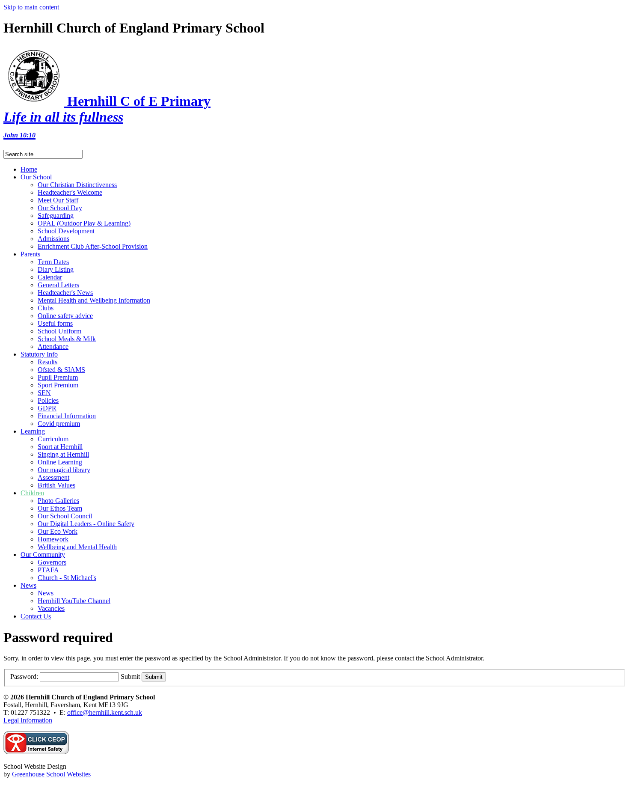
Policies (48, 400)
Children (32, 493)
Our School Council (65, 516)
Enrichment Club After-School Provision (93, 246)
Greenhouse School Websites (51, 774)
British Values (56, 485)
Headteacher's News (65, 292)
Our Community (43, 554)
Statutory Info (39, 354)
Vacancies (51, 608)
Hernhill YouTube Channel (74, 600)
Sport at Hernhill (60, 446)
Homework (53, 539)
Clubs (45, 308)
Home (29, 169)
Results (47, 362)
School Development (66, 231)
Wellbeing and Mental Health (77, 546)
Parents (30, 254)
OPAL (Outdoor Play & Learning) (84, 223)
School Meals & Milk (67, 338)
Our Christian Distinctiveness (77, 184)
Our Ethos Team (60, 508)
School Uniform (59, 331)
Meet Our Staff (58, 200)
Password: (24, 676)
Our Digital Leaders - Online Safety (86, 523)
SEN (44, 392)
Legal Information (27, 720)
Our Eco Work (57, 531)
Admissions (53, 238)
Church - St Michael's (67, 577)
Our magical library (64, 469)
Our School (36, 177)
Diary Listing (56, 269)
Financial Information (67, 415)
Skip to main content (31, 7)
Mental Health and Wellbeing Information (94, 300)
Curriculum (53, 439)
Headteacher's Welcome (70, 192)
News (28, 585)
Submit (130, 676)
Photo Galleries (58, 500)
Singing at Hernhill (63, 454)
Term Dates (53, 261)
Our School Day (60, 207)
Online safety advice (65, 315)
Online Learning (60, 462)
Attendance (53, 346)
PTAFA (48, 570)
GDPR (47, 408)
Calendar (50, 277)
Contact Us (36, 616)
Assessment (53, 477)
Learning (33, 431)
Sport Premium (58, 385)
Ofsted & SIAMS (61, 369)
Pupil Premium (58, 377)
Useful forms (55, 323)
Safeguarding (56, 215)
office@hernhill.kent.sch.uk (104, 712)
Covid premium (59, 423)
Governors (52, 562)
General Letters (58, 284)
